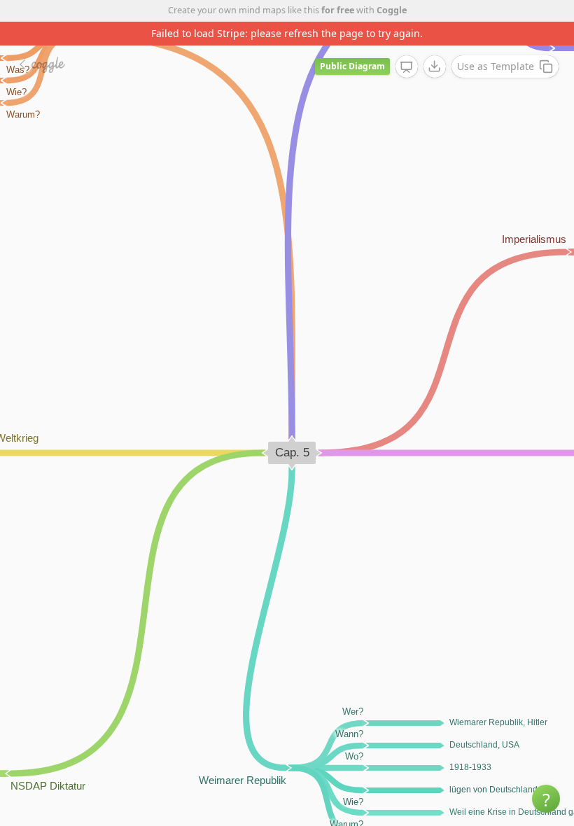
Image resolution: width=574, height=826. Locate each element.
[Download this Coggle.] (435, 66)
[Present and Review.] (407, 67)
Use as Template (495, 66)
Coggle (392, 10)
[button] (546, 799)
